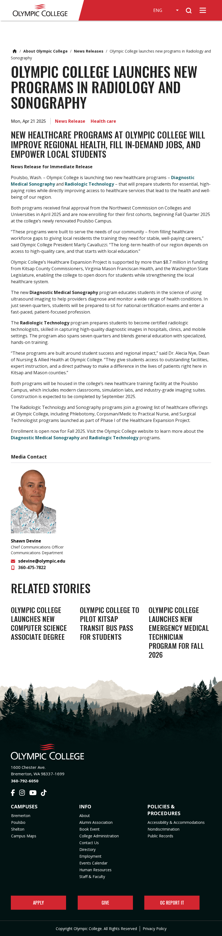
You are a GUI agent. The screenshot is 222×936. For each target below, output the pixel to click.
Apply (38, 902)
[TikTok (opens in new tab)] (44, 793)
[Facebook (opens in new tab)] (13, 793)
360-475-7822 (32, 567)
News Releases (88, 51)
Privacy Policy (154, 928)
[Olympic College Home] (111, 752)
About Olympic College (45, 51)
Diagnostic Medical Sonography (45, 438)
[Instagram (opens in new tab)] (22, 793)
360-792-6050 (24, 780)
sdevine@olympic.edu (41, 561)
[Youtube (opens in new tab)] (33, 793)
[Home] (42, 10)
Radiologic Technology (89, 184)
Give (105, 902)
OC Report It (172, 902)
